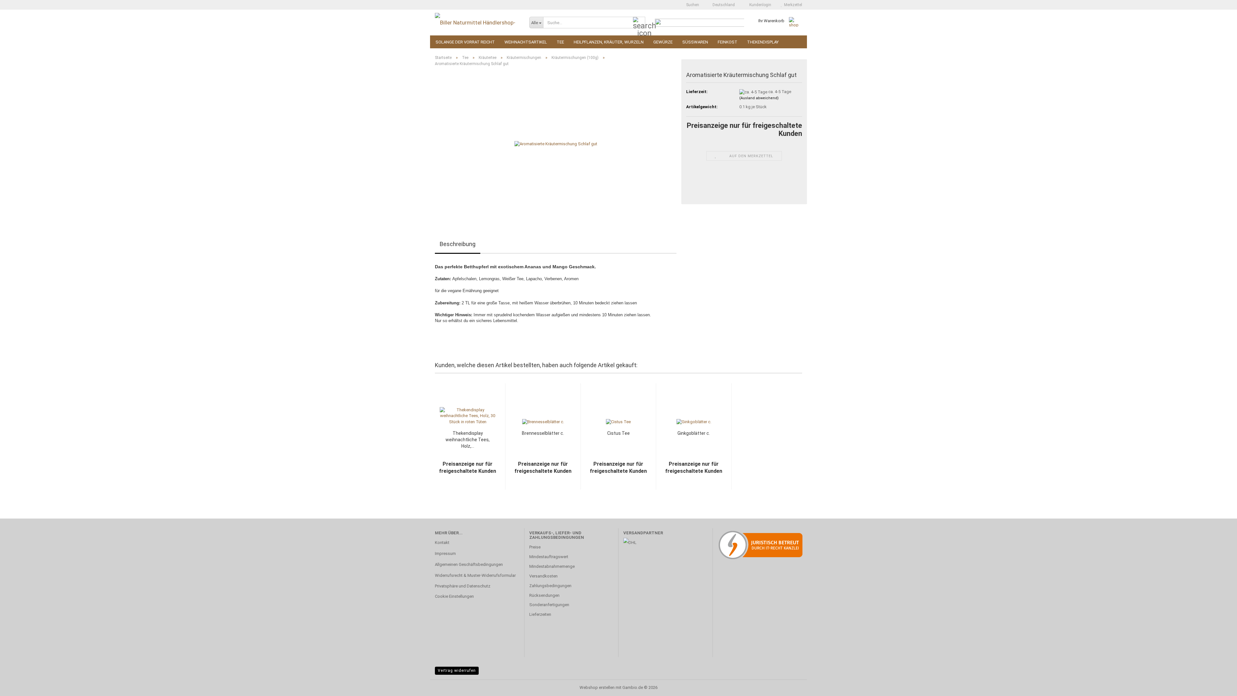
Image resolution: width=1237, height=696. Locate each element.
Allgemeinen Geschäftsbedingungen (469, 564)
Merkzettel (792, 5)
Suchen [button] (692, 5)
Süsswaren (695, 42)
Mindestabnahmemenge (552, 566)
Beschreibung (457, 244)
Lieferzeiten (540, 614)
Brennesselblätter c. (543, 433)
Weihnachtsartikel (525, 42)
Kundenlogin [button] (759, 5)
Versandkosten (543, 576)
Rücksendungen (544, 595)
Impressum (445, 553)
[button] (722, 5)
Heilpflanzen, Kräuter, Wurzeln (609, 42)
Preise (535, 547)
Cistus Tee (618, 433)
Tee (560, 42)
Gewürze (663, 42)
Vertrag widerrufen (457, 670)
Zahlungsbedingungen (550, 585)
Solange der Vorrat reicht (465, 42)
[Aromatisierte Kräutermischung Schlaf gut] (555, 143)
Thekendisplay (763, 42)
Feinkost (727, 42)
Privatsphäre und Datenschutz (462, 586)
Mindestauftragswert (548, 556)
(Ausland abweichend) (759, 98)
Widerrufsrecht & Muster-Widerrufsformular (475, 575)
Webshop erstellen (597, 687)
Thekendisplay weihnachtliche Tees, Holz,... (468, 440)
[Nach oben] (1219, 686)
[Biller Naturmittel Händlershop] (477, 22)
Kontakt (442, 542)
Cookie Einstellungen (454, 596)
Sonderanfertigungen (549, 604)
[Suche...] (639, 23)
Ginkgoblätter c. (693, 433)
